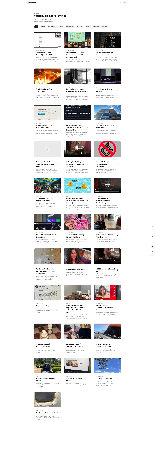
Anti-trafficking (52, 26)
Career (61, 26)
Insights (88, 26)
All (36, 26)
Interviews (96, 26)
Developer (79, 26)
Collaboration (70, 26)
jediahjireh (32, 3)
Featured (42, 26)
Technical (104, 26)
